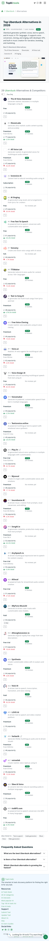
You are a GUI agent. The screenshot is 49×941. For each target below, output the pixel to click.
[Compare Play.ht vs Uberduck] (5, 470)
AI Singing (18, 54)
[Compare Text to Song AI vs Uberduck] (5, 316)
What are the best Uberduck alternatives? (22, 853)
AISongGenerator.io (21, 633)
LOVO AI (15, 712)
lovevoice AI (8, 54)
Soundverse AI (18, 500)
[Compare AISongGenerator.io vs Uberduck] (5, 653)
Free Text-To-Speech (19, 221)
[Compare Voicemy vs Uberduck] (5, 263)
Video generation (14, 839)
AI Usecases (5, 898)
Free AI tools (6, 906)
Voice (4, 839)
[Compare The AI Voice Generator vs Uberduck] (5, 116)
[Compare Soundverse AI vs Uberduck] (5, 520)
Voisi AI (15, 685)
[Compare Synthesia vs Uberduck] (5, 679)
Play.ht (15, 449)
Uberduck (10, 11)
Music (41, 836)
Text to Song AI (17, 296)
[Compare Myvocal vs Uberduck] (5, 494)
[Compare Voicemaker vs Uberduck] (5, 417)
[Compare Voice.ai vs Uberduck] (5, 366)
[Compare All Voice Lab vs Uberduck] (5, 169)
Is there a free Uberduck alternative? (20, 859)
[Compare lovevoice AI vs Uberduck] (5, 191)
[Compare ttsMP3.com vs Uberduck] (5, 828)
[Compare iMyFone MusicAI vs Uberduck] (5, 626)
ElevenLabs (25, 50)
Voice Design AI (18, 373)
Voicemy (14, 248)
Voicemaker (17, 397)
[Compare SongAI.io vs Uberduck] (5, 546)
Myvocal (15, 476)
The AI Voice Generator (11, 50)
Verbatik (15, 736)
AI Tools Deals (6, 892)
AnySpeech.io (18, 553)
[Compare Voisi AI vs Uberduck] (5, 706)
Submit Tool (5, 912)
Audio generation (31, 836)
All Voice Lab (36, 50)
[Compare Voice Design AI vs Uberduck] (5, 390)
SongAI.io (16, 526)
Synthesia (16, 659)
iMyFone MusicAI (19, 606)
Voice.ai (15, 349)
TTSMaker (15, 269)
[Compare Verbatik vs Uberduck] (5, 754)
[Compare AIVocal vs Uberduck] (5, 599)
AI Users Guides (7, 924)
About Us (4, 918)
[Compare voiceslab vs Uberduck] (5, 778)
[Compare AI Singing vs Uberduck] (5, 215)
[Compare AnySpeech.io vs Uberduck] (5, 573)
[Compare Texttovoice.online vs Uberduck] (5, 443)
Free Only (10, 94)
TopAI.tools (9, 879)
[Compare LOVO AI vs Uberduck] (5, 730)
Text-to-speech (18, 836)
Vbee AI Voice (17, 784)
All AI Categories (7, 895)
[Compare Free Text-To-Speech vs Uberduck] (5, 241)
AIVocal (15, 579)
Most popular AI (7, 901)
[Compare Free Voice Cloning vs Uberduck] (5, 342)
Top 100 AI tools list (8, 903)
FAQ (2, 921)
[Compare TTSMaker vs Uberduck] (5, 289)
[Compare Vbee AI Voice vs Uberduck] (5, 802)
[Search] (45, 937)
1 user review (28, 29)
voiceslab (16, 760)
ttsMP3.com (17, 808)
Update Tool (6, 915)
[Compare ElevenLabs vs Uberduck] (5, 143)
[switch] (3, 94)
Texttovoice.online (20, 423)
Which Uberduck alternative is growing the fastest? (23, 866)
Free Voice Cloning (20, 322)
